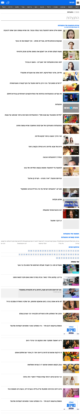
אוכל (23, 7)
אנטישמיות (16, 241)
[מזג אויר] (8, 2)
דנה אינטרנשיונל (22, 243)
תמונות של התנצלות (71, 234)
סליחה (70, 241)
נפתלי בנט (57, 241)
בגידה (11, 241)
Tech (4, 7)
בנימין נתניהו (75, 241)
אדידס (38, 241)
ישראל (62, 241)
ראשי (77, 7)
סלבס (17, 7)
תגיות (71, 3)
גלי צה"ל (61, 243)
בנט (2, 241)
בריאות (29, 7)
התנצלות (70, 12)
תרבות (42, 7)
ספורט (56, 7)
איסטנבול (26, 241)
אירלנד (22, 241)
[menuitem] (70, 7)
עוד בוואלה (75, 262)
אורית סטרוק (32, 241)
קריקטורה (51, 241)
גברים (77, 243)
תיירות (10, 7)
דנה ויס (3, 243)
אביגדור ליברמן (44, 241)
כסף (36, 7)
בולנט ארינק (6, 241)
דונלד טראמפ (43, 243)
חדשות (70, 7)
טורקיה (66, 241)
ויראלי (49, 7)
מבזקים (62, 7)
